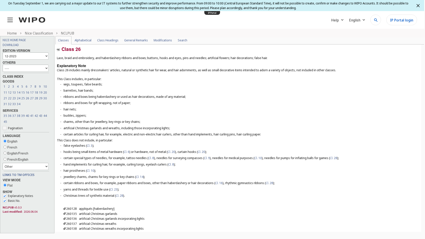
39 (23, 116)
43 (40, 116)
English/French (17, 153)
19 (40, 92)
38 (18, 116)
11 (5, 92)
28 (36, 98)
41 (32, 116)
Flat (9, 185)
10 (45, 86)
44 (45, 116)
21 (5, 98)
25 (23, 98)
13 (14, 92)
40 (27, 116)
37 (14, 116)
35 (5, 116)
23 (14, 98)
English (11, 141)
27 (32, 98)
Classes (63, 40)
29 (40, 98)
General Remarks (136, 40)
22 (10, 98)
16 (27, 92)
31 (5, 104)
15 (23, 92)
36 (10, 116)
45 (5, 122)
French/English (17, 159)
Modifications (163, 40)
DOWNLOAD (11, 45)
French (11, 147)
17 (32, 92)
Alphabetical (83, 40)
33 (14, 104)
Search (182, 40)
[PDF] (58, 49)
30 (45, 98)
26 (27, 98)
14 (18, 92)
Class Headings (107, 40)
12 (10, 92)
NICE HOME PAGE (14, 40)
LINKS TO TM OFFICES (19, 175)
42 (36, 116)
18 (36, 92)
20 (45, 92)
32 (10, 104)
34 (18, 104)
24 (18, 98)
